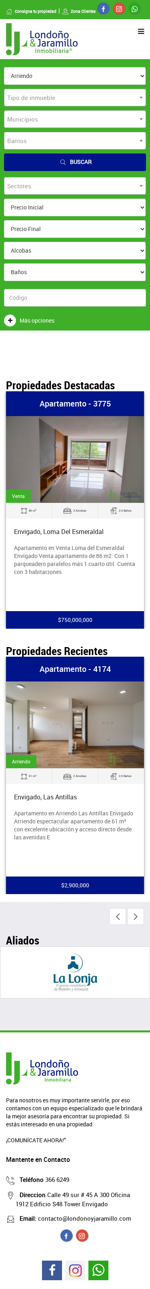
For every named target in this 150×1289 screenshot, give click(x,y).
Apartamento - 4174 (75, 668)
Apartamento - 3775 (75, 403)
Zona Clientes (83, 11)
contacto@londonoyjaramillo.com (75, 1218)
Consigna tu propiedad (35, 11)
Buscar (81, 161)
